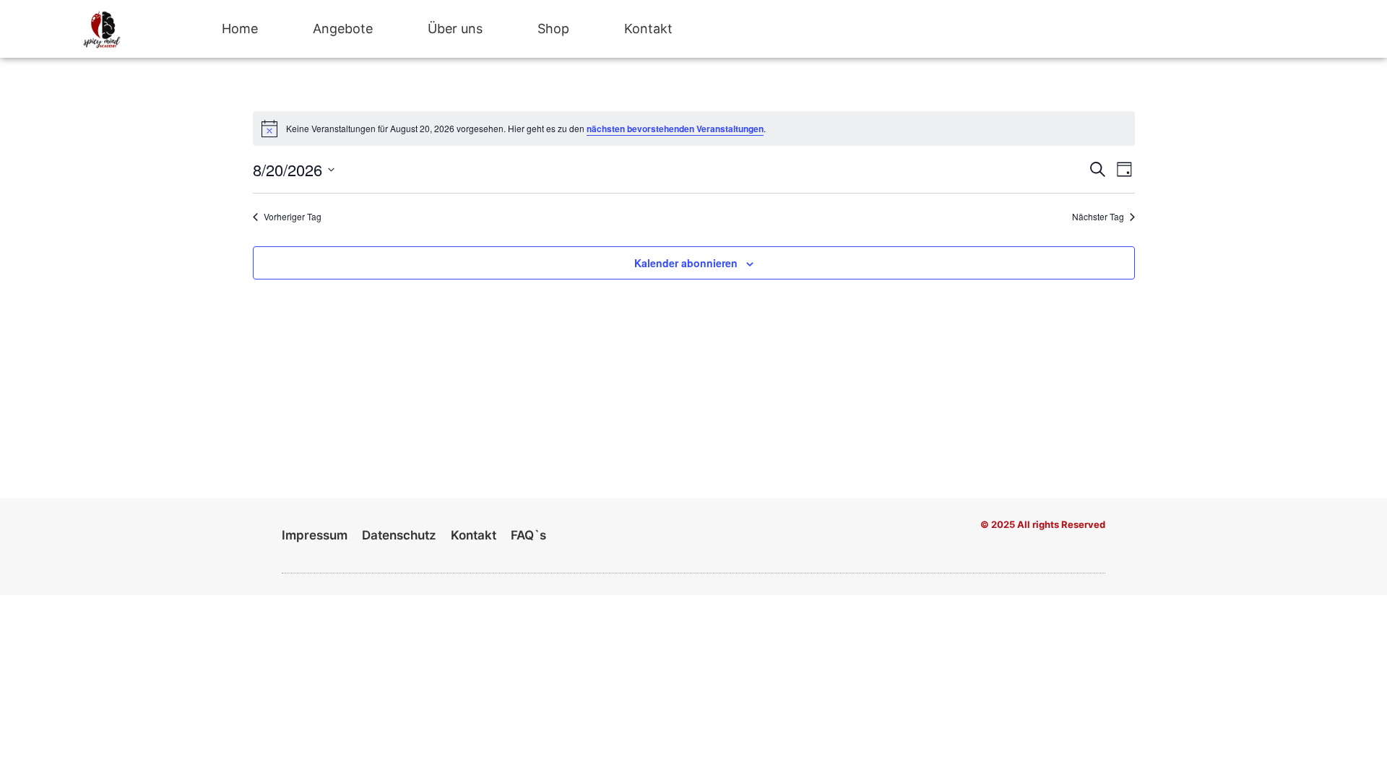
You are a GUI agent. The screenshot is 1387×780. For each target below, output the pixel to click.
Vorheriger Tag (292, 216)
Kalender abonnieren (686, 263)
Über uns (455, 28)
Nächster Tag (1098, 216)
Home (240, 28)
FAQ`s (528, 535)
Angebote (343, 28)
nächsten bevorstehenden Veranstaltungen (675, 128)
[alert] (694, 128)
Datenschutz (399, 535)
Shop (553, 28)
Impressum (314, 535)
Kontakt (648, 28)
